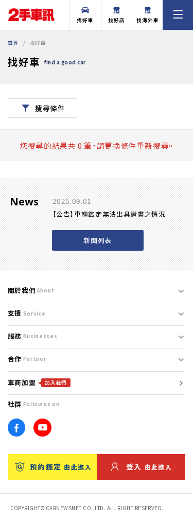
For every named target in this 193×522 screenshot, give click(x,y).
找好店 (116, 20)
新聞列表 (97, 240)
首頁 (13, 42)
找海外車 (147, 20)
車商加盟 (37, 382)
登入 (149, 466)
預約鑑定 (61, 466)
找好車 (85, 20)
